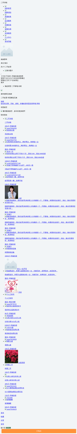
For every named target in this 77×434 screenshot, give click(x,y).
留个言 (3, 428)
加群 (2, 101)
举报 (38, 103)
